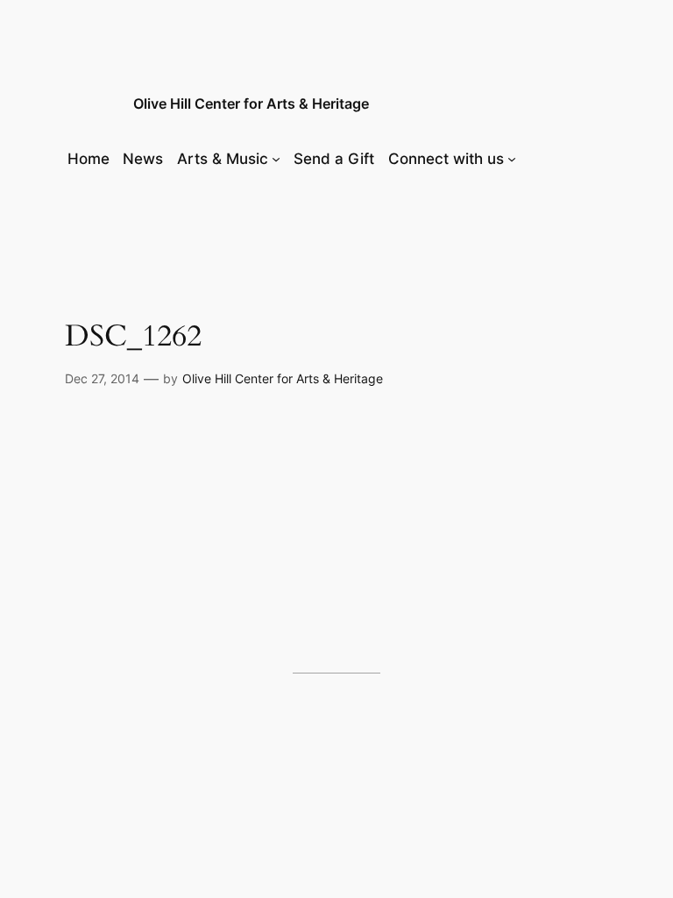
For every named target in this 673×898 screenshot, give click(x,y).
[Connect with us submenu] (511, 158)
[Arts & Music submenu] (276, 158)
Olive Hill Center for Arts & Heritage (251, 103)
